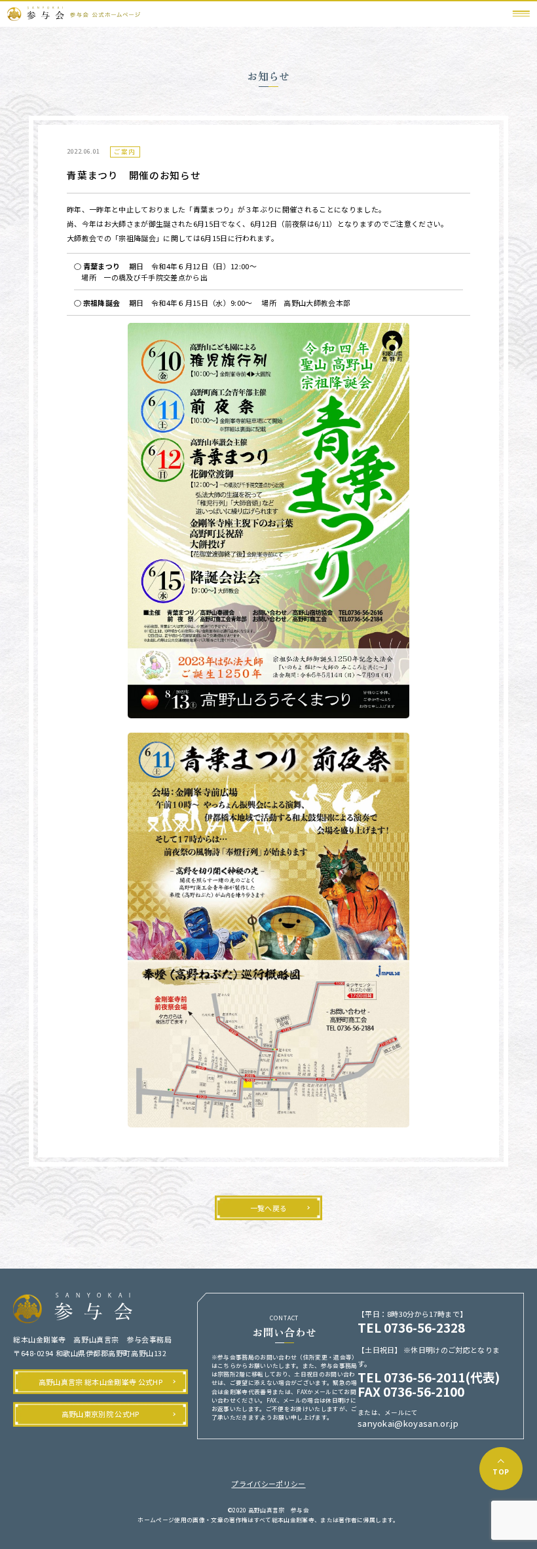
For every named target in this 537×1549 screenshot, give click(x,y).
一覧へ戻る (268, 1208)
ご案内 (125, 151)
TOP (500, 1471)
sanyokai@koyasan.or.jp (408, 1423)
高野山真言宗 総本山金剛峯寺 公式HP (100, 1381)
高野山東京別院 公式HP (100, 1413)
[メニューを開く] (521, 14)
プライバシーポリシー (268, 1483)
